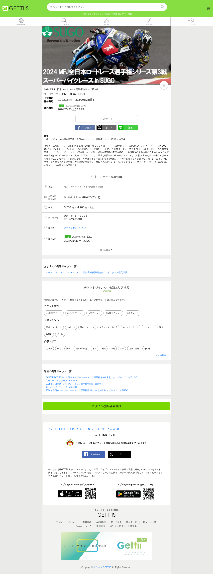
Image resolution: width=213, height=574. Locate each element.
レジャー (148, 327)
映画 (159, 327)
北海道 (49, 348)
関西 (104, 348)
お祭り (49, 334)
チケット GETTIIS (102, 567)
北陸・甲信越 (81, 348)
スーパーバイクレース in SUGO (61, 380)
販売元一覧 (131, 522)
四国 (122, 348)
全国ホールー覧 (148, 522)
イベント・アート (130, 327)
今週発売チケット (54, 313)
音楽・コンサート (54, 327)
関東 (68, 348)
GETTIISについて (104, 526)
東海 (95, 348)
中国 (113, 348)
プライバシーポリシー (65, 522)
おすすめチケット (75, 313)
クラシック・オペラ (108, 327)
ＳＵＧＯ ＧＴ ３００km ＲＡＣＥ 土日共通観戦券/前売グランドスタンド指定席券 (86, 272)
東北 (59, 348)
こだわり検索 (160, 355)
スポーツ (71, 327)
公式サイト (106, 118)
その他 (60, 334)
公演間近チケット (113, 313)
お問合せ (121, 526)
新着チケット (132, 313)
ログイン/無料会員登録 (106, 406)
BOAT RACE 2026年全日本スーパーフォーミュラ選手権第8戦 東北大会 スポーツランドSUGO (91, 377)
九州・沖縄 (134, 348)
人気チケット (94, 313)
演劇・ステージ (87, 327)
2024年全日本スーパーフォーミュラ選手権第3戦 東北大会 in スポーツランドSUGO (87, 390)
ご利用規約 (86, 522)
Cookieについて (83, 526)
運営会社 (134, 526)
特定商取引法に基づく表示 (109, 522)
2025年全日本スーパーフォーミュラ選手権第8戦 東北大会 (75, 384)
